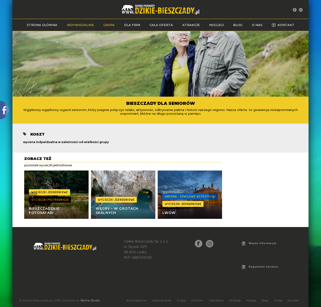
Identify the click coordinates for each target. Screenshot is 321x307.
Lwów (169, 213)
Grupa (109, 25)
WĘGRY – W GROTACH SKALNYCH (117, 210)
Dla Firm (132, 25)
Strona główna (42, 25)
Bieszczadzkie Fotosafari (44, 210)
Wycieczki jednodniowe (49, 192)
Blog (238, 25)
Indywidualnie (80, 25)
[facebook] (198, 244)
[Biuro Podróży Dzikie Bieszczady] (160, 9)
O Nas (257, 25)
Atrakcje (191, 25)
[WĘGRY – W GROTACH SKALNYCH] (123, 195)
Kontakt (286, 25)
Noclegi (216, 25)
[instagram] (209, 244)
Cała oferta (161, 25)
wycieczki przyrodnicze (50, 199)
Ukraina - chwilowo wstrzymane (190, 196)
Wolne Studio (90, 300)
